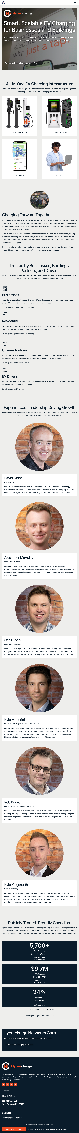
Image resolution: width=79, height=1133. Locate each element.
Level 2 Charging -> (20, 132)
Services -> (59, 175)
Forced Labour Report (61, 1129)
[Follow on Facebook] (15, 1084)
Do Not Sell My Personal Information (47, 1129)
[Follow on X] (7, 1084)
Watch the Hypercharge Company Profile (22, 63)
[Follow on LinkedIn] (3, 1084)
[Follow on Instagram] (11, 1084)
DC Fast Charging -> (59, 132)
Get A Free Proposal (13, 1129)
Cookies (29, 1129)
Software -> (20, 175)
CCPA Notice (35, 1129)
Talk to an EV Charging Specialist (19, 1045)
